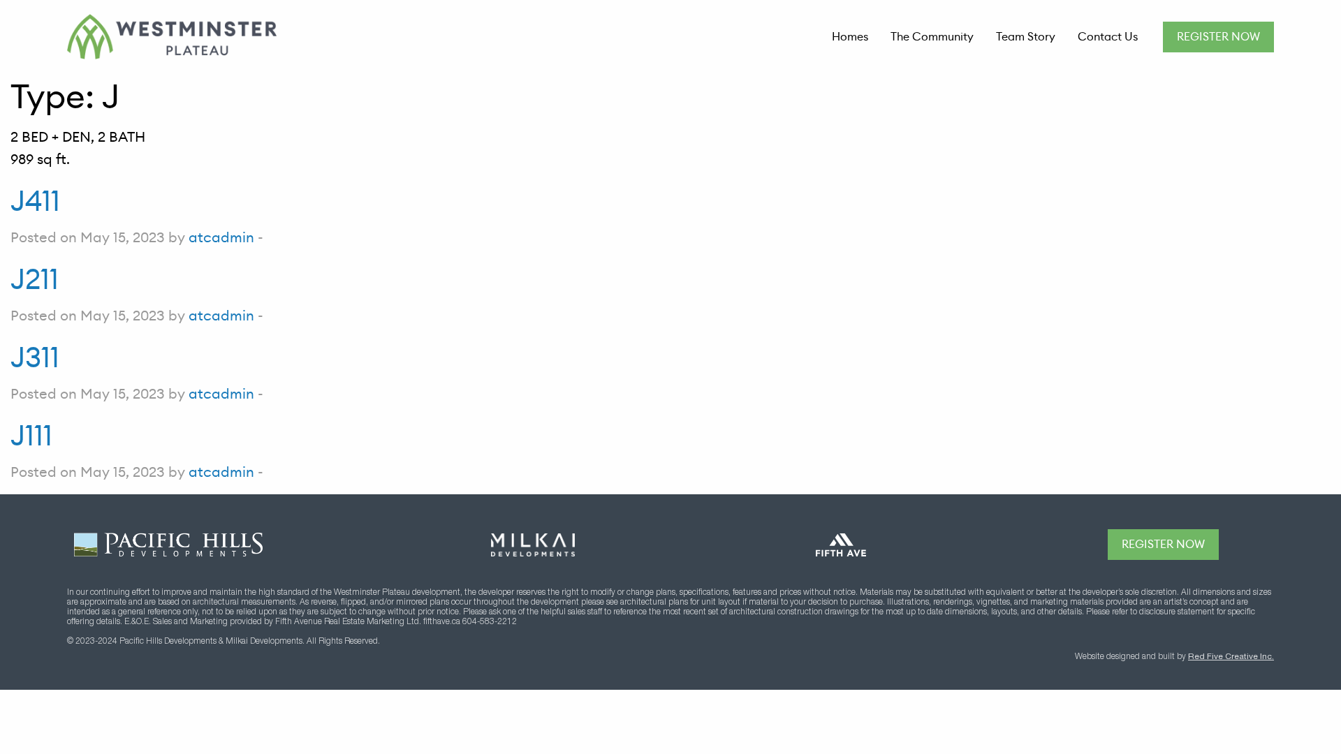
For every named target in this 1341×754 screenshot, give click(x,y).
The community (932, 36)
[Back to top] (1258, 544)
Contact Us (1108, 36)
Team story (1025, 36)
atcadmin (221, 237)
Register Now (1218, 36)
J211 (34, 279)
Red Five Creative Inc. (1231, 657)
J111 (31, 435)
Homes (850, 36)
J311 (34, 357)
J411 (35, 201)
